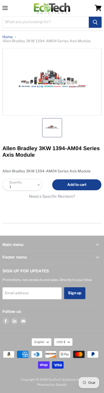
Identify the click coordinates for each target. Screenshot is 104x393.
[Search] (95, 22)
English (39, 342)
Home (7, 37)
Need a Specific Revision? (52, 196)
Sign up (75, 293)
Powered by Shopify (52, 384)
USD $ (61, 342)
